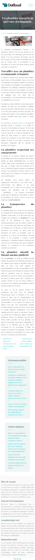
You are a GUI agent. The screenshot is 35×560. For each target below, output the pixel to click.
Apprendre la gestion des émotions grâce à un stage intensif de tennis (9, 344)
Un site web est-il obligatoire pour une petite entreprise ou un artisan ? (17, 457)
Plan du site (17, 559)
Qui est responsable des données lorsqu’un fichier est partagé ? (16, 369)
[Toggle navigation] (31, 5)
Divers (4, 33)
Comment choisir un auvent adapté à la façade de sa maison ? (17, 465)
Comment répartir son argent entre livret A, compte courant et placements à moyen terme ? (17, 396)
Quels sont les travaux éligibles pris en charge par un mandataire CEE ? (25, 344)
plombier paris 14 (18, 123)
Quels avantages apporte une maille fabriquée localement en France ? (16, 412)
